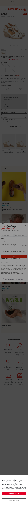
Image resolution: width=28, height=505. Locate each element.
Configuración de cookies (14, 500)
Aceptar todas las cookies (14, 493)
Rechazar (14, 497)
